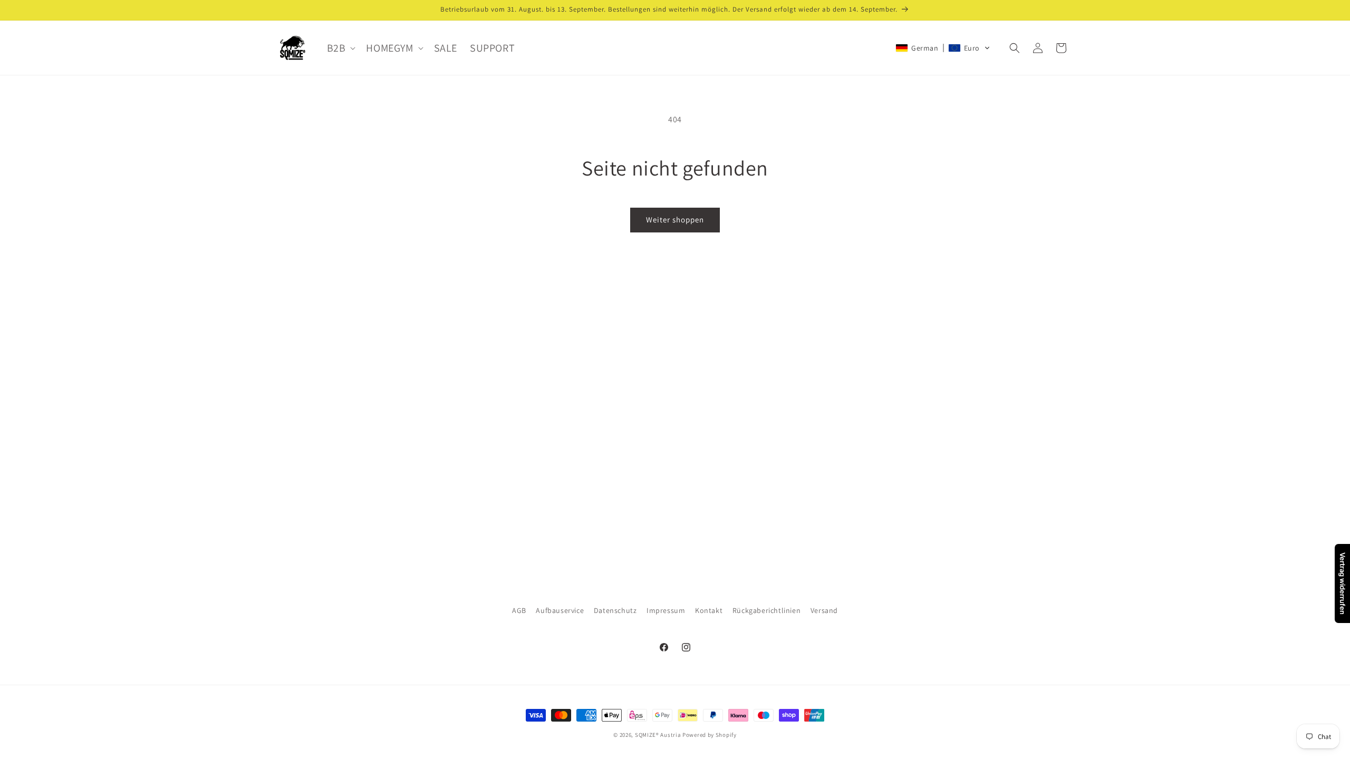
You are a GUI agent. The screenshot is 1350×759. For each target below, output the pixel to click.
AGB (519, 610)
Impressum (666, 610)
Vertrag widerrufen (1342, 583)
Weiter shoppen (675, 220)
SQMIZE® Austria (658, 734)
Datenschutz (615, 610)
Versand (824, 610)
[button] (340, 48)
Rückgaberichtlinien (766, 610)
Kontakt (708, 610)
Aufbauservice (560, 610)
